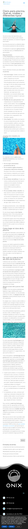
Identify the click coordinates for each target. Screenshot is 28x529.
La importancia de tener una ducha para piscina (14, 447)
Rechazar (11, 526)
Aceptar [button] (4, 526)
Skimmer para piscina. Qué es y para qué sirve (13, 456)
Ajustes (18, 526)
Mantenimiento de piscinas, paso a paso (12, 451)
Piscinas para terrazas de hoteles (10, 454)
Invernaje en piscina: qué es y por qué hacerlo (13, 449)
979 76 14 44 (10, 498)
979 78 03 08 (10, 503)
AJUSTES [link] (19, 523)
